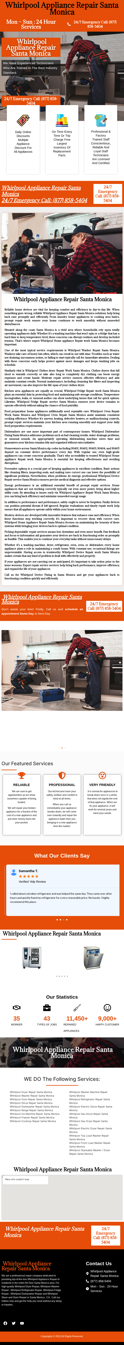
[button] (57, 919)
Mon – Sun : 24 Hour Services (31, 24)
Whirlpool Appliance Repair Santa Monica (42, 599)
